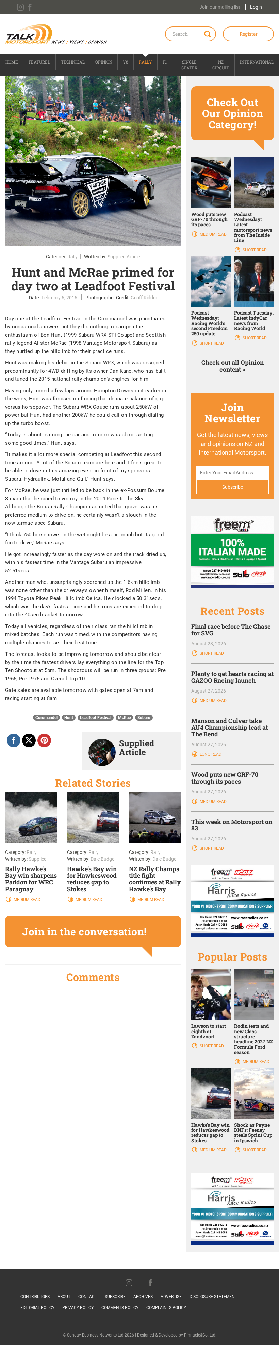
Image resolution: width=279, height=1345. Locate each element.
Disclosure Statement (213, 1296)
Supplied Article (124, 256)
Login (256, 7)
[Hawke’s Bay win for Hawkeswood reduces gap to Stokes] (211, 1092)
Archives (143, 1296)
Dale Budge (102, 859)
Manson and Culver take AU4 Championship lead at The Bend (229, 727)
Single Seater (189, 64)
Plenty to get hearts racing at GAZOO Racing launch (232, 676)
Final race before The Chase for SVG (230, 629)
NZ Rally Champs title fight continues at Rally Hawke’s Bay (155, 879)
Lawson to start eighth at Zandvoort (208, 1031)
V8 (125, 62)
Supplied (38, 859)
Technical (73, 62)
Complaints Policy (166, 1307)
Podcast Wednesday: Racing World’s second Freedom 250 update (209, 323)
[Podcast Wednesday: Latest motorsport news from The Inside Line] (254, 182)
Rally (145, 62)
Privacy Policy (78, 1307)
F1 (165, 62)
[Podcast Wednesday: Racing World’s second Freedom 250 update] (211, 281)
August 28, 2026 (208, 643)
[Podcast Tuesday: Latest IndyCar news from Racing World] (254, 281)
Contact (87, 1296)
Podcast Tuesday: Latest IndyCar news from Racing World (254, 320)
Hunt (68, 717)
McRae (124, 717)
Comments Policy (119, 1307)
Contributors (35, 1296)
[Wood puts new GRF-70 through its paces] (211, 182)
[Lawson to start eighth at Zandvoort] (211, 994)
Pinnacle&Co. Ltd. (200, 1335)
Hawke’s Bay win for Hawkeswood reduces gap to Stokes (92, 879)
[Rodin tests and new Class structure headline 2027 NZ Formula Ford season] (254, 994)
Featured (39, 62)
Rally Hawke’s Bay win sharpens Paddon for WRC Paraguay (31, 879)
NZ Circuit (220, 64)
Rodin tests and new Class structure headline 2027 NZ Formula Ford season (253, 1039)
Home (11, 62)
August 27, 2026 (208, 691)
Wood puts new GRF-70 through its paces (209, 219)
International (257, 62)
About (64, 1296)
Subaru (143, 717)
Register (249, 34)
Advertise (171, 1296)
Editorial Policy (37, 1307)
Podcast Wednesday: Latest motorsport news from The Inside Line (253, 227)
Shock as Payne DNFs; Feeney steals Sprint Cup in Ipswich (253, 1133)
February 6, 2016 (59, 297)
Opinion (103, 62)
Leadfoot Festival (95, 717)
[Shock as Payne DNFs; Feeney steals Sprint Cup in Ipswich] (254, 1092)
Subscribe (115, 1296)
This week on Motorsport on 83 (231, 825)
